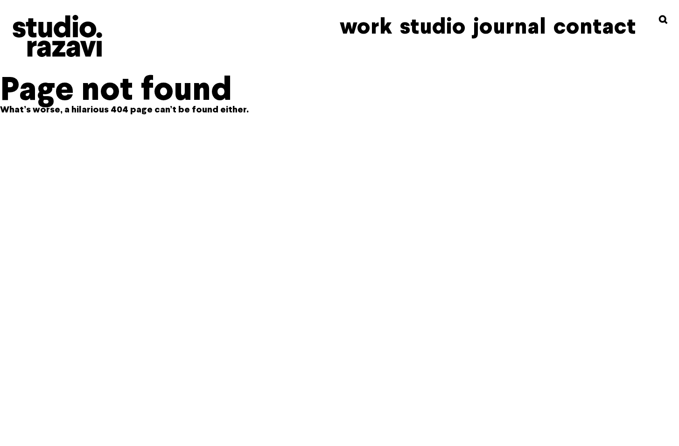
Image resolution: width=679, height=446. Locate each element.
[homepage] (57, 36)
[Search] (663, 19)
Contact (594, 26)
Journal (509, 26)
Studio (433, 26)
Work (366, 26)
